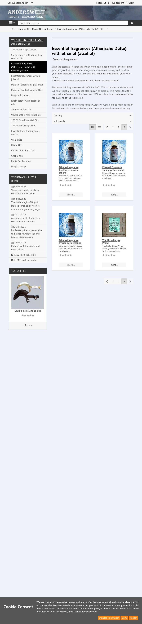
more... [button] (71, 194)
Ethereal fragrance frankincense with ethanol (68, 170)
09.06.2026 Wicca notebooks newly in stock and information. (25, 190)
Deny (124, 617)
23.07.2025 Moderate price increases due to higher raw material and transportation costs (26, 232)
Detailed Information (109, 618)
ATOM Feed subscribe (25, 260)
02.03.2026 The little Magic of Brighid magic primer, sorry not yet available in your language (25, 204)
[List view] (92, 127)
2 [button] (118, 127)
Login (131, 2)
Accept (133, 617)
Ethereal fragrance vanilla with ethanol (113, 169)
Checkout (101, 2)
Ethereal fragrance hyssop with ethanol (70, 242)
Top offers (18, 271)
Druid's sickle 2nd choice (28, 310)
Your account (117, 2)
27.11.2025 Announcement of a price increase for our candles (26, 218)
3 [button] (124, 127)
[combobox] (20, 3)
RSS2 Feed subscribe (24, 254)
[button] (107, 127)
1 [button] (113, 127)
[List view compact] (99, 127)
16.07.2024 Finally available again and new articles (25, 246)
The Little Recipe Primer (111, 242)
